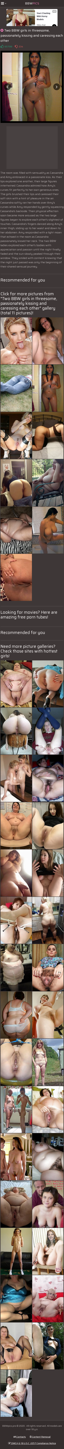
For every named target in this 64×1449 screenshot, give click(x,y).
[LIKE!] (2, 46)
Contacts (21, 1437)
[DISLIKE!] (16, 46)
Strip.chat (41, 25)
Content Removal (41, 1437)
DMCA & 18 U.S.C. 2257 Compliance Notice (33, 1443)
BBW (32, 3)
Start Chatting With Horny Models (44, 16)
